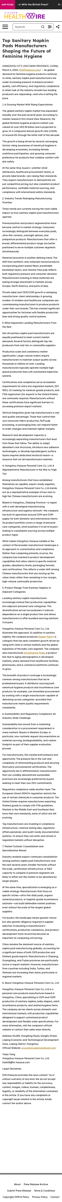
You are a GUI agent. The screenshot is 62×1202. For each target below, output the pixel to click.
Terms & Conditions (44, 1190)
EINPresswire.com (30, 70)
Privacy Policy (40, 1197)
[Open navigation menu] (5, 27)
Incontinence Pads (34, 652)
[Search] (42, 26)
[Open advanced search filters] (49, 26)
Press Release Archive (36, 1184)
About (17, 1184)
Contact (54, 1197)
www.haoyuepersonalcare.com (38, 1047)
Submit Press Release (19, 1190)
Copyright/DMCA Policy (16, 1197)
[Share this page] (58, 27)
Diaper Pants (45, 636)
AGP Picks (7, 4)
